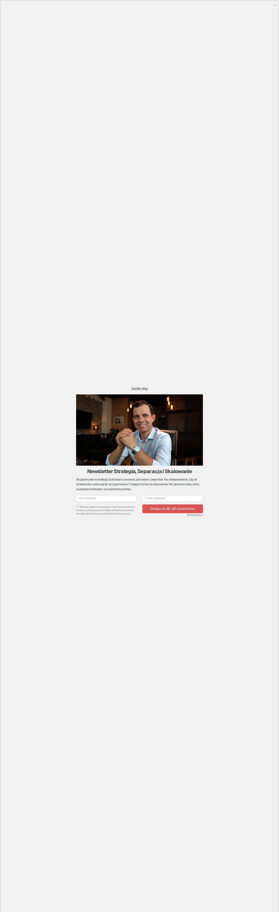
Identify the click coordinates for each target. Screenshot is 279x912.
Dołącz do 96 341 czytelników (172, 509)
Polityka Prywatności (120, 514)
